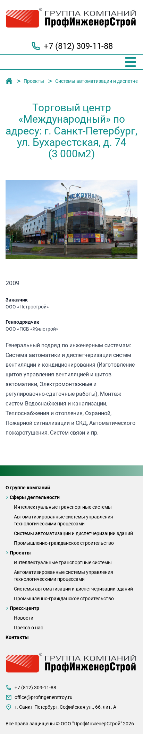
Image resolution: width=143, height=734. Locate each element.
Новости (23, 618)
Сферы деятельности (35, 497)
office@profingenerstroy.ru (44, 697)
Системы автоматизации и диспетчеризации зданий (73, 533)
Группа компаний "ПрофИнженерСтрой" (9, 81)
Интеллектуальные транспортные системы (63, 507)
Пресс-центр (24, 608)
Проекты (34, 81)
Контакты (17, 637)
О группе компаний (28, 487)
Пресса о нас (28, 627)
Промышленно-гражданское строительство (64, 543)
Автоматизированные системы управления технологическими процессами (63, 520)
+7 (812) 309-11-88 (78, 46)
